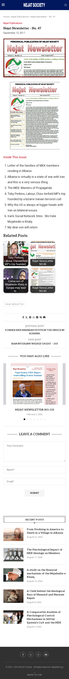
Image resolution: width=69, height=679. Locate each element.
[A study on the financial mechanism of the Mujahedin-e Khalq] (13, 575)
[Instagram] (38, 654)
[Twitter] (30, 654)
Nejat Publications (20, 16)
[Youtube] (46, 654)
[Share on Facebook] (23, 317)
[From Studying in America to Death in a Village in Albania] (13, 534)
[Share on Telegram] (37, 317)
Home (6, 16)
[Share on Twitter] (26, 317)
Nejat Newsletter (14, 304)
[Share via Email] (44, 317)
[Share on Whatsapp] (34, 317)
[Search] (65, 5)
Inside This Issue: (15, 157)
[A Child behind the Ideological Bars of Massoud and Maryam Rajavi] (13, 596)
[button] (6, 391)
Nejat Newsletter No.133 (34, 409)
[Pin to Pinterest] (30, 317)
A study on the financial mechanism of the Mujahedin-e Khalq (46, 573)
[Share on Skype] (41, 317)
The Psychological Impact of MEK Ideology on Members (44, 551)
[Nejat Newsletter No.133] (34, 384)
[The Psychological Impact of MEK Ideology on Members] (13, 554)
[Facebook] (23, 654)
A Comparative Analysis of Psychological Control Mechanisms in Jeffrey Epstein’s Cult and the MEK (44, 617)
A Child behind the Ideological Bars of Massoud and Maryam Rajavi (46, 595)
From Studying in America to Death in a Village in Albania (45, 531)
